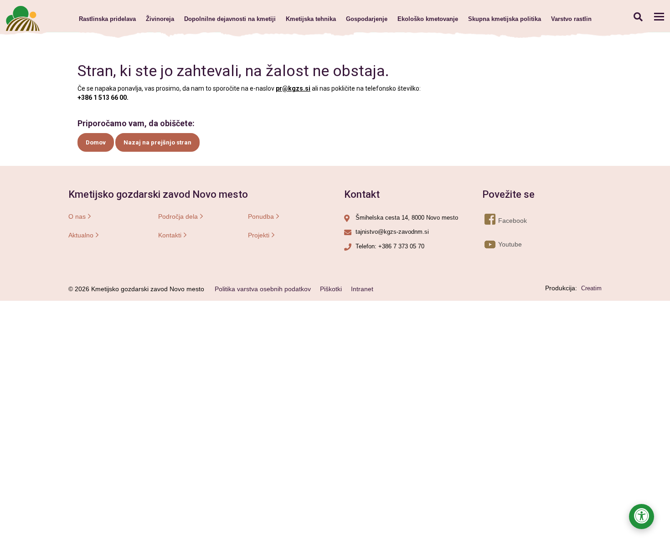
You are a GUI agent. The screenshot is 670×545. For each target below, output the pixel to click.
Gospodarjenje (366, 18)
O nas (77, 216)
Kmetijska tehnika (311, 18)
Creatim (591, 288)
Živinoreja (160, 18)
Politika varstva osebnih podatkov (263, 289)
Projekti (258, 235)
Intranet (362, 289)
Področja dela (178, 216)
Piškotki (331, 289)
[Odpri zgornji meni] (659, 16)
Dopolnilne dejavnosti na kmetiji (230, 18)
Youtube (498, 244)
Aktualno (80, 235)
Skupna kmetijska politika (504, 18)
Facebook (498, 220)
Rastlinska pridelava (107, 18)
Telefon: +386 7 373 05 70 (390, 246)
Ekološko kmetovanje (427, 18)
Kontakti (169, 235)
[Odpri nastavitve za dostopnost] (641, 516)
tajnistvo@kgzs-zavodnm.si (392, 231)
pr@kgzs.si (293, 88)
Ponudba (261, 216)
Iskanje (638, 16)
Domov (96, 142)
